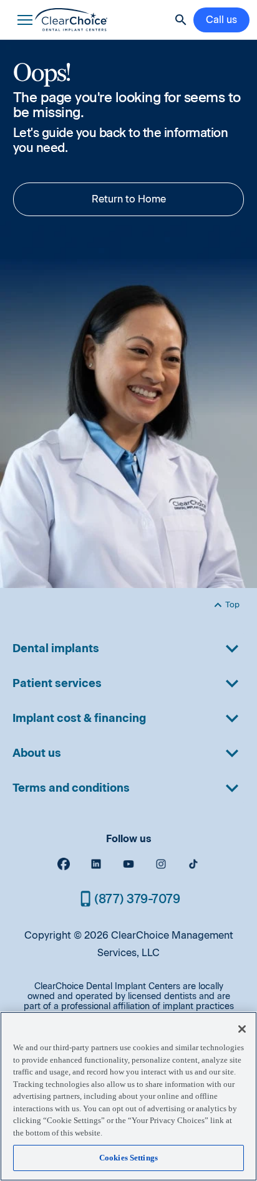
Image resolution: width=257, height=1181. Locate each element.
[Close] (242, 1029)
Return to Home (129, 199)
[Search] (180, 19)
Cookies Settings (128, 1157)
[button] (22, 20)
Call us (221, 20)
